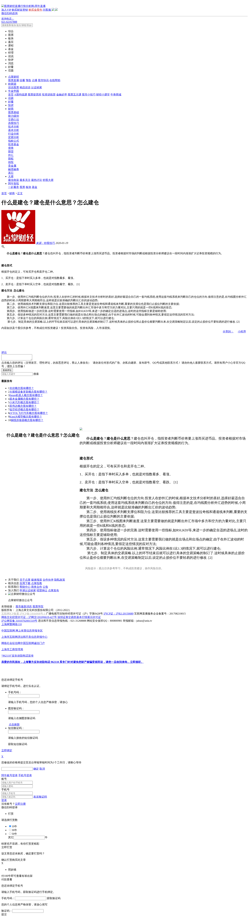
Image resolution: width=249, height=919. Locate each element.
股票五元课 (74, 94)
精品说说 (25, 87)
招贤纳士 (42, 590)
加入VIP (6, 9)
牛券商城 (115, 94)
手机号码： (8, 898)
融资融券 (13, 169)
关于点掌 (25, 579)
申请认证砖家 (28, 590)
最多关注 (25, 180)
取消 (42, 768)
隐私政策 (59, 579)
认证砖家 (36, 87)
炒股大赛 (48, 180)
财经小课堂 (103, 94)
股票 (22, 187)
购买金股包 (35, 9)
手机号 (5, 789)
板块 (28, 187)
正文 (20, 193)
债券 (11, 147)
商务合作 (36, 586)
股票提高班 (34, 94)
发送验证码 (40, 796)
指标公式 (13, 140)
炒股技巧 (45, 243)
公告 (45, 586)
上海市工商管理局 (12, 649)
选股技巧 (13, 123)
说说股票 (13, 87)
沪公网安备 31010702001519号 (19, 620)
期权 (11, 158)
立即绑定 (6, 750)
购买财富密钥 (20, 9)
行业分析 (13, 133)
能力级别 (13, 115)
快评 (11, 105)
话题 (11, 98)
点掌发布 (53, 590)
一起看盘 (13, 187)
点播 (34, 80)
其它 (11, 172)
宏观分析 (13, 137)
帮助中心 (25, 586)
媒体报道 (36, 579)
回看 (22, 80)
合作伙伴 (48, 579)
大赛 (11, 176)
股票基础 (13, 112)
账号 (4, 778)
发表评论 (7, 370)
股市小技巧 (89, 94)
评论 (4, 352)
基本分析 (13, 130)
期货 (11, 151)
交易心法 (13, 119)
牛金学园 (13, 91)
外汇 (11, 155)
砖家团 (12, 83)
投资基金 (13, 144)
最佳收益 (13, 180)
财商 (11, 108)
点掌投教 (36, 583)
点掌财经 (13, 76)
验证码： (6, 910)
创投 (11, 162)
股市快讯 (43, 80)
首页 (11, 94)
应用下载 (25, 583)
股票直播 (13, 80)
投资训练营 (49, 94)
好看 (11, 101)
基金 (34, 187)
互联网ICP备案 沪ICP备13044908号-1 (23, 613)
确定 (36, 768)
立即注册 (20, 803)
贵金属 (12, 165)
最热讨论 (36, 180)
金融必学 (61, 94)
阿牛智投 (13, 183)
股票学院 (38, 606)
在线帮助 (54, 80)
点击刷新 (14, 724)
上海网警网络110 (11, 624)
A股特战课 (20, 94)
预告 (28, 80)
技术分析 (13, 126)
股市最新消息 (24, 606)
